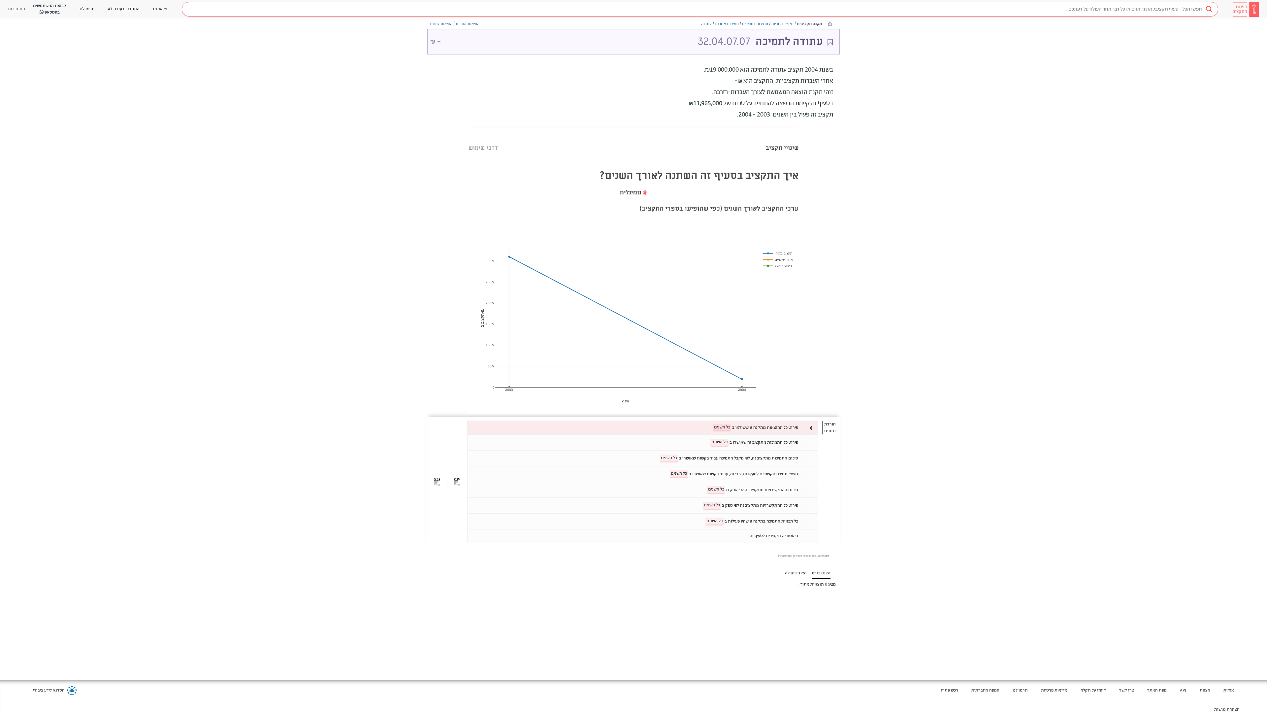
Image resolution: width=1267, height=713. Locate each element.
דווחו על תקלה (1093, 690)
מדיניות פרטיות (1054, 690)
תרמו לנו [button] (87, 9)
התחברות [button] (16, 9)
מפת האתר (1157, 690)
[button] (700, 9)
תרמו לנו (1020, 690)
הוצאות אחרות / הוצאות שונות (454, 24)
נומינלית (630, 192)
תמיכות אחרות (727, 24)
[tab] (782, 139)
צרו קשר (1126, 690)
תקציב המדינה (782, 24)
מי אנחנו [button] (160, 9)
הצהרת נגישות (1227, 709)
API (1183, 690)
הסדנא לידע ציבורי (49, 690)
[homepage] (1246, 9)
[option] (643, 428)
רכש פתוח (949, 690)
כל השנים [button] (722, 427)
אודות (1228, 690)
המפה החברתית (985, 690)
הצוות (1205, 690)
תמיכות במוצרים (755, 24)
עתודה (706, 24)
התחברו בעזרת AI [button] (124, 9)
